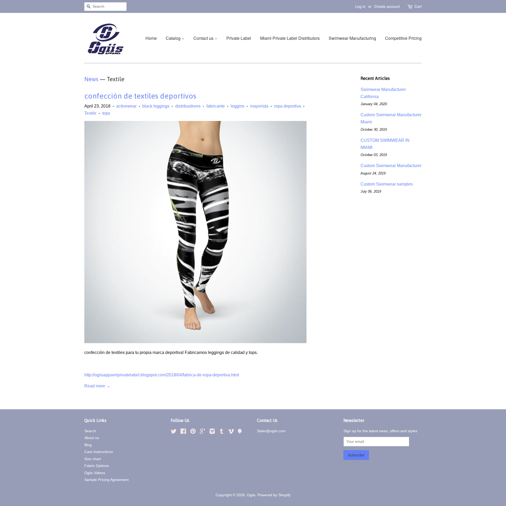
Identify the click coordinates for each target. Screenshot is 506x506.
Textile (90, 113)
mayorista (259, 106)
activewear (126, 106)
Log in (360, 6)
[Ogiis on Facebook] (183, 432)
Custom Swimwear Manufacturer (391, 165)
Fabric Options (96, 466)
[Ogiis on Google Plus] (203, 432)
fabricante (215, 106)
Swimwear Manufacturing (352, 38)
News (91, 79)
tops (106, 113)
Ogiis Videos (94, 473)
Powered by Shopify (274, 495)
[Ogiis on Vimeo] (231, 432)
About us (91, 438)
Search (90, 431)
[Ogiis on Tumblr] (222, 432)
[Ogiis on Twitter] (174, 432)
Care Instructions (98, 452)
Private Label (238, 38)
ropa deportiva (287, 106)
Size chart (92, 459)
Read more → (97, 386)
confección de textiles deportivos (140, 96)
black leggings (155, 106)
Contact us (204, 38)
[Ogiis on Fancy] (240, 432)
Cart (418, 6)
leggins (237, 106)
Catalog (174, 38)
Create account (387, 6)
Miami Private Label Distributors (290, 38)
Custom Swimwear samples (387, 184)
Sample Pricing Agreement (106, 480)
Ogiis (251, 495)
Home (151, 38)
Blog (88, 445)
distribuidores (188, 106)
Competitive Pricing (403, 38)
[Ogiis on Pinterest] (193, 432)
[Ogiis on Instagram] (212, 432)
